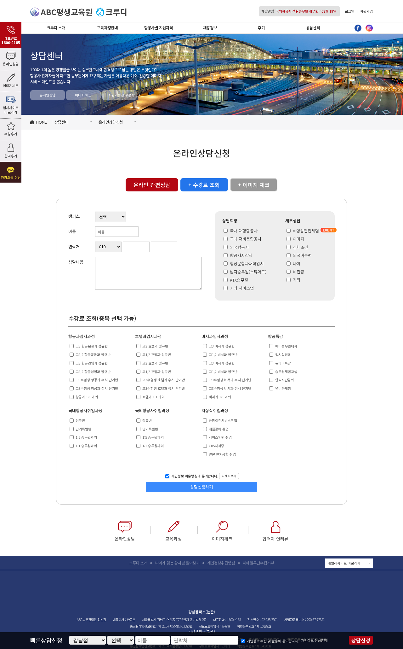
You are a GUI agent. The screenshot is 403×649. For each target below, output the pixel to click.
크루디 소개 (56, 28)
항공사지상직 (241, 255)
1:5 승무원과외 (86, 437)
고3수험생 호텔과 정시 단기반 (163, 388)
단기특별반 (83, 428)
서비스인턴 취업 (220, 437)
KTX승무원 (238, 280)
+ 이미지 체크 (254, 185)
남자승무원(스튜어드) (247, 272)
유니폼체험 (282, 388)
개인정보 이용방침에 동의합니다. (194, 476)
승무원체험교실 (285, 371)
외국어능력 (302, 255)
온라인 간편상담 (151, 185)
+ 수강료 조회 (204, 185)
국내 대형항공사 (243, 231)
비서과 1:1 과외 (219, 396)
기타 (296, 280)
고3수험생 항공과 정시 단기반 (96, 388)
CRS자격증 (216, 445)
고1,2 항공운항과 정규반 (93, 354)
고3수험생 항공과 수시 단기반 (96, 379)
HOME (41, 122)
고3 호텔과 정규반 (154, 345)
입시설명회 (282, 354)
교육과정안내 (107, 28)
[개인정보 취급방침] (314, 640)
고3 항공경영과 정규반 (91, 362)
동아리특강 (282, 362)
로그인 (349, 11)
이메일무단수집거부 (258, 563)
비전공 (298, 272)
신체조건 (300, 247)
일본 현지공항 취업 (222, 454)
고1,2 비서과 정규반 (222, 354)
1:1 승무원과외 (86, 445)
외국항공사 (239, 247)
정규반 (80, 420)
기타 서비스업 (241, 288)
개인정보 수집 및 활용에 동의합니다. (273, 640)
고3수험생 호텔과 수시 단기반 (163, 379)
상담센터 (313, 28)
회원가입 (366, 11)
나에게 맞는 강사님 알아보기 (177, 563)
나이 (296, 263)
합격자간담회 (284, 379)
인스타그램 (369, 28)
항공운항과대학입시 (246, 263)
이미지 (298, 239)
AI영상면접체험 (306, 231)
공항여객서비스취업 (222, 420)
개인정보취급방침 (221, 563)
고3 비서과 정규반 (221, 345)
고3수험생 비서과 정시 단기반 (229, 388)
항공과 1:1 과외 (86, 396)
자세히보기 (229, 476)
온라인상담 (47, 94)
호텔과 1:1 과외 (153, 396)
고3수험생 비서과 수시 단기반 (229, 379)
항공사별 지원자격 (158, 28)
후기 (261, 28)
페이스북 (358, 28)
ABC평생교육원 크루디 (201, 591)
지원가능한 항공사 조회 (122, 94)
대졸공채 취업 (218, 428)
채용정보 (210, 28)
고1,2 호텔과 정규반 (156, 354)
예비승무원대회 (285, 345)
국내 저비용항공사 (245, 239)
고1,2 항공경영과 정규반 (93, 371)
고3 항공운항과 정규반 (91, 345)
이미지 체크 (83, 94)
